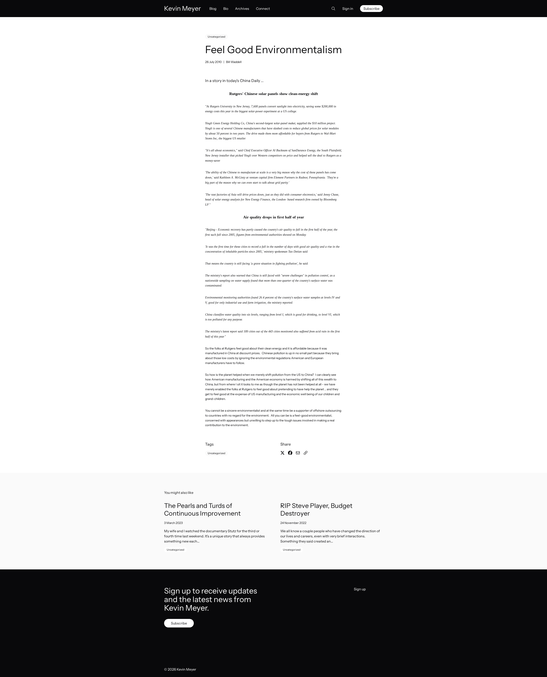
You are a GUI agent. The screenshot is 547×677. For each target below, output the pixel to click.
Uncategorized (216, 36)
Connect (263, 8)
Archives (242, 8)
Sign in (347, 8)
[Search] (332, 8)
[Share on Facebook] (290, 453)
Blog (212, 8)
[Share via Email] (298, 453)
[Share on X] (282, 453)
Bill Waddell (233, 62)
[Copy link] (305, 453)
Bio (225, 8)
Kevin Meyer (186, 669)
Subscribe (371, 8)
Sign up (360, 589)
